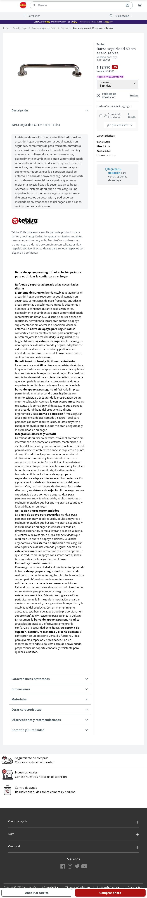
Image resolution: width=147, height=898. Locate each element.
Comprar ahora (110, 893)
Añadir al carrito (37, 893)
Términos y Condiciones (77, 887)
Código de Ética (50, 887)
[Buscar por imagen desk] (127, 5)
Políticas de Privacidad (108, 887)
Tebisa (101, 44)
